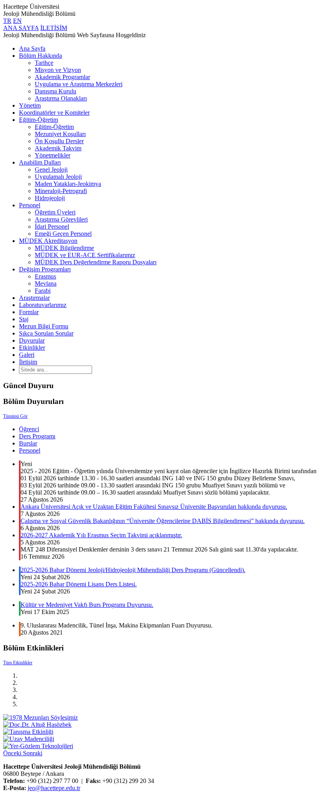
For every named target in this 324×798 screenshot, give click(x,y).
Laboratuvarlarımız (42, 304)
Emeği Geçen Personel (63, 233)
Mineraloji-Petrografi (61, 191)
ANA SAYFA (21, 28)
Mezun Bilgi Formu (43, 326)
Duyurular (32, 340)
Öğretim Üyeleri (55, 212)
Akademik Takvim (58, 148)
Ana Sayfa (32, 48)
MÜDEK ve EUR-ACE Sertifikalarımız (85, 255)
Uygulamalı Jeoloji (58, 176)
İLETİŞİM (53, 28)
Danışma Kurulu (55, 91)
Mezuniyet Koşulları (60, 134)
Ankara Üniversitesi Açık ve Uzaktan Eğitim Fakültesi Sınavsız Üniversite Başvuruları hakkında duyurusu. (154, 506)
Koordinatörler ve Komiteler (54, 112)
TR (7, 20)
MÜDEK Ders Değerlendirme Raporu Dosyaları (95, 262)
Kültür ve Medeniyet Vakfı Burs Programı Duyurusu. (87, 604)
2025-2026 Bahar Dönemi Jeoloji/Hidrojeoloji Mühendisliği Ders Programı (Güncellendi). (133, 570)
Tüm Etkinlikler (17, 662)
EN (17, 20)
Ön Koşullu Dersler (59, 141)
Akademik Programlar (62, 77)
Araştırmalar (34, 297)
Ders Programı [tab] (37, 436)
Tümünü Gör (15, 416)
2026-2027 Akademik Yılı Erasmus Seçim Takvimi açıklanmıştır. (101, 535)
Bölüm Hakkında (40, 55)
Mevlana (46, 283)
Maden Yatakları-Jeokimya (68, 183)
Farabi (43, 290)
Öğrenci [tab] (29, 429)
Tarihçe (44, 62)
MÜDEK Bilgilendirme (64, 248)
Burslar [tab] (28, 443)
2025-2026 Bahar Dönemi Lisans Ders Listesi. (79, 584)
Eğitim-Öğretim (38, 119)
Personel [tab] (29, 450)
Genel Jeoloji (51, 169)
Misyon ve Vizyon (58, 69)
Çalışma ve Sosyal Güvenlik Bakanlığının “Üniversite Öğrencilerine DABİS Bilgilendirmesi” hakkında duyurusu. (163, 520)
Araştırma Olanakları (61, 98)
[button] (13, 753)
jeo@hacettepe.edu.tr (54, 788)
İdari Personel (52, 226)
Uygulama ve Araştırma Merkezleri (78, 84)
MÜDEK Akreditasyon (48, 240)
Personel (29, 205)
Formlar (29, 312)
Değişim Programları (45, 269)
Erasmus (45, 276)
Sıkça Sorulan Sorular (46, 333)
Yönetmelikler (52, 155)
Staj (23, 319)
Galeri (26, 354)
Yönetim (30, 105)
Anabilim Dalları (40, 162)
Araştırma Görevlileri (61, 219)
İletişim (28, 361)
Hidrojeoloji (50, 198)
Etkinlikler (32, 347)
